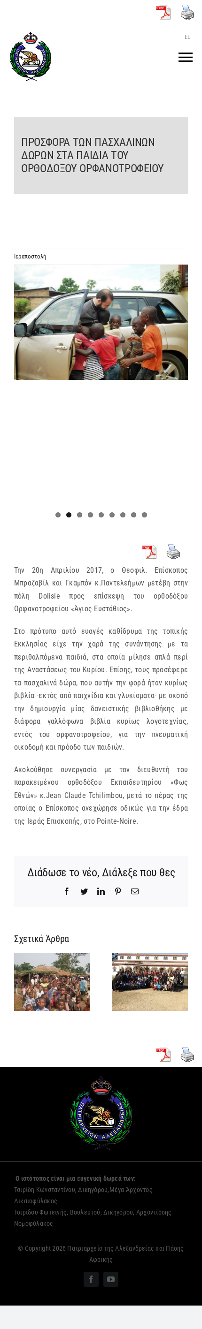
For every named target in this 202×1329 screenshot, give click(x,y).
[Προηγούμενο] (21, 981)
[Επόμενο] (181, 981)
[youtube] (110, 1279)
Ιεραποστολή (30, 256)
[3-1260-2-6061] (101, 322)
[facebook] (91, 1279)
